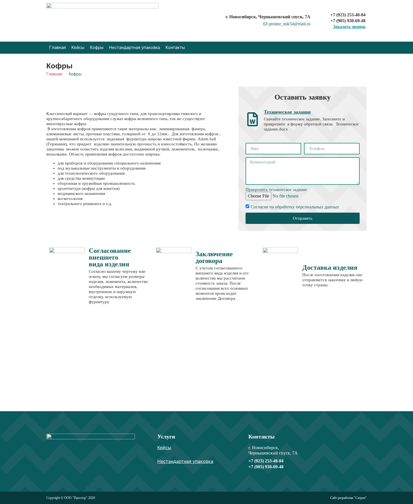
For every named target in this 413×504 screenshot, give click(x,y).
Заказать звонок (349, 26)
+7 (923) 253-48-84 (348, 14)
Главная (54, 73)
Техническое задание (287, 112)
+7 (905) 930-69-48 (348, 20)
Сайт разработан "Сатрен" (348, 498)
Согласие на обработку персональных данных (295, 206)
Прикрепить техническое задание (276, 190)
